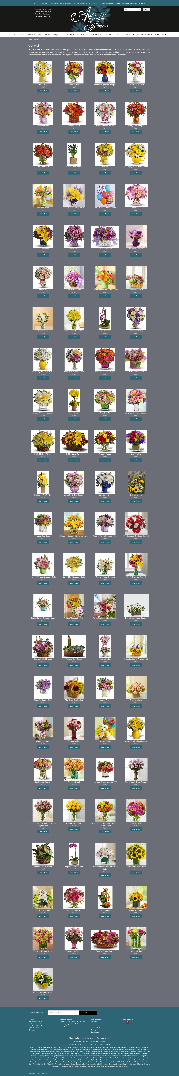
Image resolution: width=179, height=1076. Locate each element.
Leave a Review (96, 1028)
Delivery (93, 1026)
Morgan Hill (77, 1041)
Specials (31, 34)
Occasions (68, 34)
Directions (32, 1030)
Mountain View (87, 1041)
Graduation (96, 34)
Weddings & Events (144, 34)
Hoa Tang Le (109, 34)
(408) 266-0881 (44, 16)
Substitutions (95, 1032)
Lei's (40, 34)
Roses (119, 34)
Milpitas (59, 1049)
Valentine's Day (19, 34)
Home (30, 39)
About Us (94, 1022)
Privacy (93, 1030)
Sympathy (128, 34)
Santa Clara (40, 1053)
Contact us (94, 1024)
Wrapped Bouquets (53, 34)
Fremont (65, 1049)
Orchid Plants (82, 34)
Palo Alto (95, 1041)
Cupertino (59, 1056)
